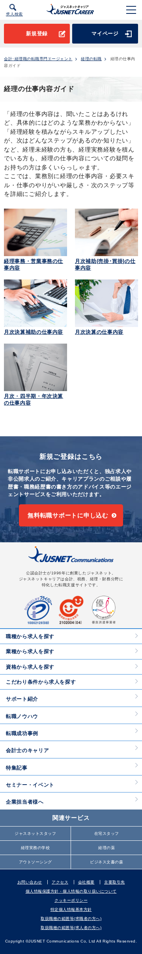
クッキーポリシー (71, 900)
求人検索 (14, 14)
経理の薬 (106, 848)
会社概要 (86, 882)
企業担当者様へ (25, 802)
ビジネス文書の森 (106, 862)
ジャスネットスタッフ (35, 833)
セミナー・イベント (30, 785)
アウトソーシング (35, 862)
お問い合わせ (29, 882)
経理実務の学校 (35, 848)
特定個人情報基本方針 (71, 909)
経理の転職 (91, 59)
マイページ (105, 33)
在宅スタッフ (106, 833)
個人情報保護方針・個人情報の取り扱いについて (71, 891)
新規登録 (37, 33)
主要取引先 (114, 882)
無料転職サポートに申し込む (68, 515)
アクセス (60, 882)
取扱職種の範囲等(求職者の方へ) (71, 918)
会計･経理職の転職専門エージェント (38, 59)
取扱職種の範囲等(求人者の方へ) (71, 927)
